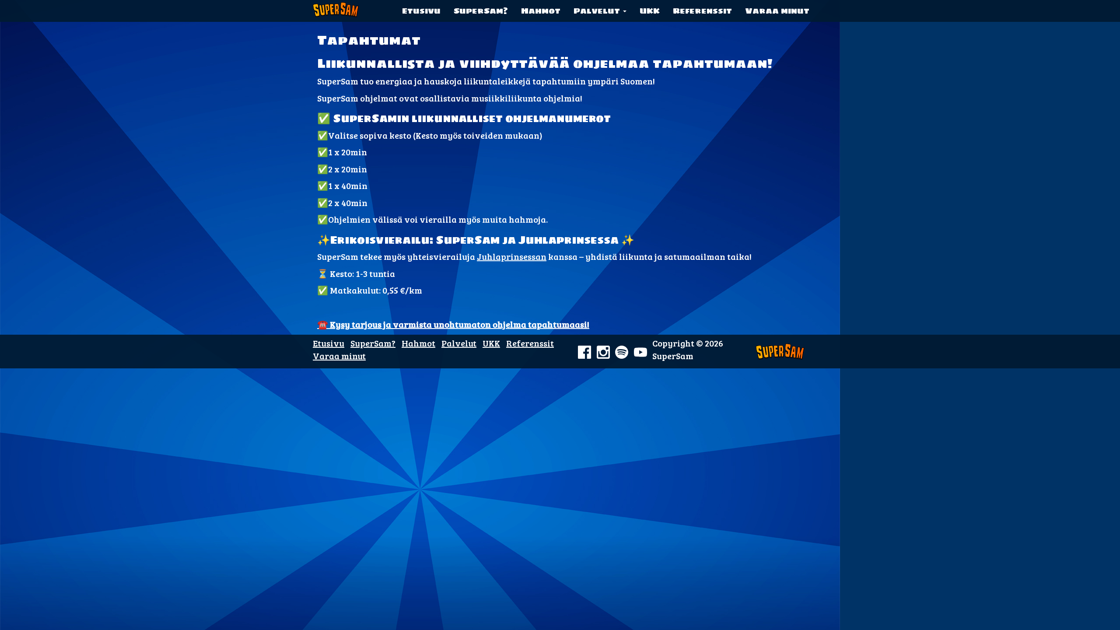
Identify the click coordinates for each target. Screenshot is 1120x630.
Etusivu (421, 11)
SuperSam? (481, 11)
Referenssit (702, 11)
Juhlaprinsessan (511, 256)
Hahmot (540, 11)
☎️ (453, 324)
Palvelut (598, 11)
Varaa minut (777, 11)
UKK (650, 11)
